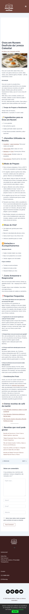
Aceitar (15, 611)
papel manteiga (14, 144)
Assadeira (6, 144)
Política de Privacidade (17, 609)
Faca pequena (7, 159)
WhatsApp (5, 579)
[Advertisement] (14, 30)
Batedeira (6, 151)
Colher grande (7, 154)
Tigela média (6, 148)
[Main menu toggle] (25, 6)
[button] (14, 547)
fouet (12, 151)
